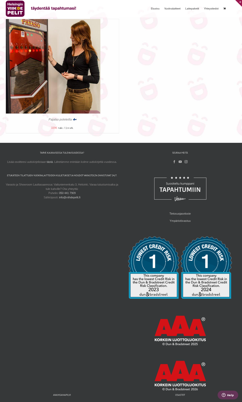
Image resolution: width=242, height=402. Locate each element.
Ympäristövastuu (180, 220)
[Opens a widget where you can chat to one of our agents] (227, 395)
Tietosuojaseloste (180, 213)
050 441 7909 (67, 193)
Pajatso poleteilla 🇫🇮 (62, 119)
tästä (50, 161)
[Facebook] (174, 161)
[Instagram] (186, 161)
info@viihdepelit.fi (69, 197)
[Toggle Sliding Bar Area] (238, 3)
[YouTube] (180, 161)
